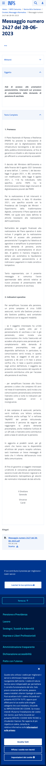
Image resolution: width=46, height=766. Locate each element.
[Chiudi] (39, 668)
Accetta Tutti (23, 741)
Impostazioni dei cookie (22, 757)
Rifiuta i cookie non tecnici (23, 749)
